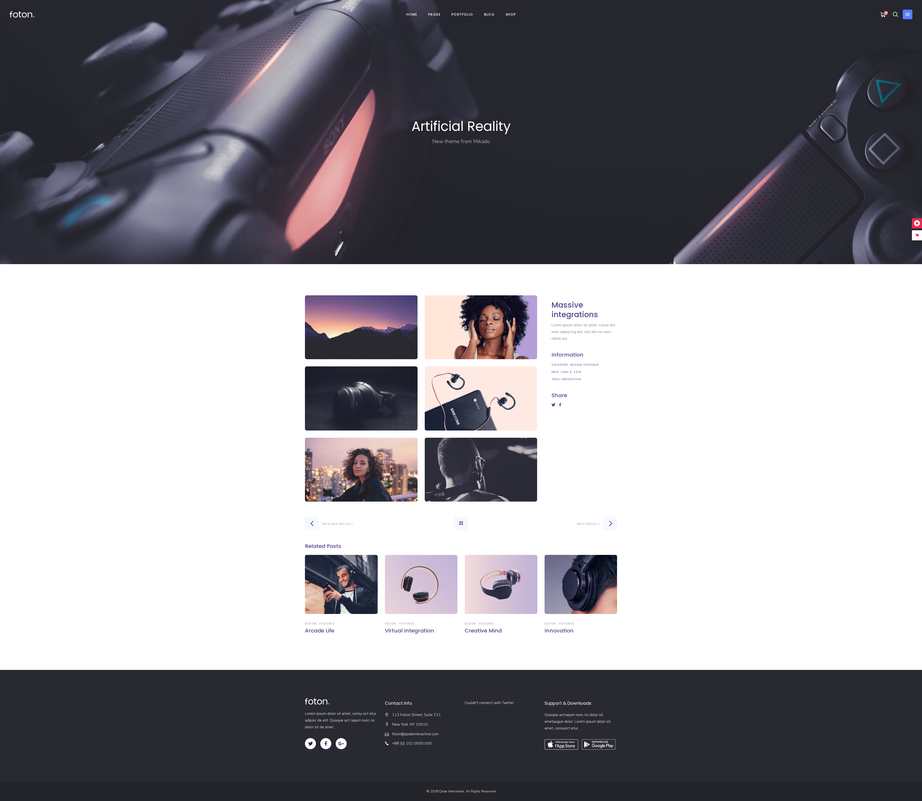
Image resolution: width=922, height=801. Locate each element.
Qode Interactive (451, 791)
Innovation (571, 379)
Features (591, 365)
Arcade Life (319, 630)
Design (576, 365)
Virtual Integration (409, 630)
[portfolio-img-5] (361, 470)
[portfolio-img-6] (481, 470)
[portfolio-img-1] (361, 327)
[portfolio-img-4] (481, 398)
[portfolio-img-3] (361, 398)
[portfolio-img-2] (481, 327)
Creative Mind (483, 630)
